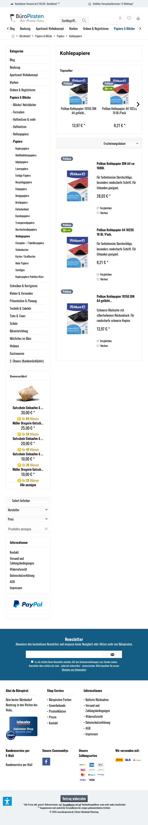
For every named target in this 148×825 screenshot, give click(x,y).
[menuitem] (138, 18)
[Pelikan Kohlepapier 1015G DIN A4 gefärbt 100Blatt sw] (78, 91)
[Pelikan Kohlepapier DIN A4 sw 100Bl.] (77, 186)
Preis (11, 519)
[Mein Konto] (120, 18)
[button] (7, 801)
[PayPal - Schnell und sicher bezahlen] (28, 604)
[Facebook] (46, 761)
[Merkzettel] (129, 18)
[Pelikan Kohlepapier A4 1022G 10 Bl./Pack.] (119, 91)
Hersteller (13, 510)
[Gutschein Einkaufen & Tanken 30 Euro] (28, 393)
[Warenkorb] (138, 18)
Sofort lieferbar (21, 500)
